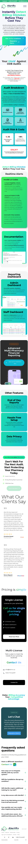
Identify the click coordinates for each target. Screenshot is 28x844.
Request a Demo (14, 733)
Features (7, 832)
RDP (26, 839)
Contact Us (14, 682)
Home (2, 832)
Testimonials (12, 832)
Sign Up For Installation (6, 834)
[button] (25, 6)
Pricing (17, 832)
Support (4, 1)
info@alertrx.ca (23, 1)
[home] (9, 7)
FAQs (18, 834)
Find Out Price (14, 637)
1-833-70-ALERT (13, 1)
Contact (14, 834)
